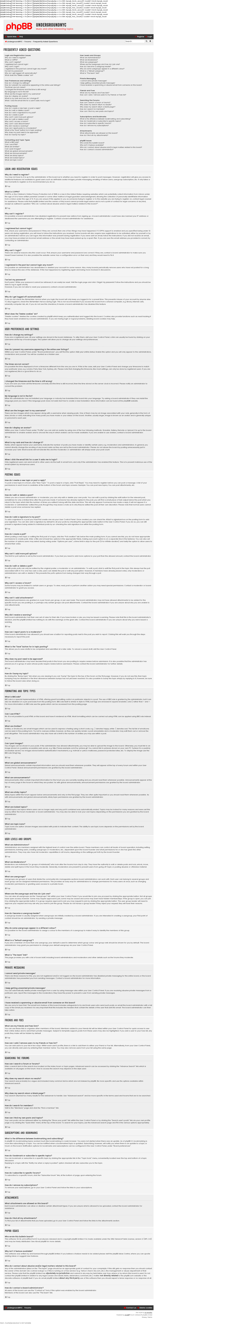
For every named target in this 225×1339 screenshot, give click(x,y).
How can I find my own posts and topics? (97, 111)
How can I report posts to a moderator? (21, 128)
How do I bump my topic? (15, 135)
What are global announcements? (19, 151)
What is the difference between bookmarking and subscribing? (105, 119)
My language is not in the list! (17, 92)
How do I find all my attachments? (94, 135)
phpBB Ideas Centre (121, 1254)
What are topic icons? (14, 160)
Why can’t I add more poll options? (19, 117)
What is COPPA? (11, 60)
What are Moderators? (89, 60)
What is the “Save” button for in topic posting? (23, 130)
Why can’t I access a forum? (16, 121)
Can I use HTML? (11, 144)
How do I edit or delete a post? (17, 110)
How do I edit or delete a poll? (17, 119)
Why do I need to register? (15, 58)
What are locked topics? (14, 158)
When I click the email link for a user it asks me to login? (27, 101)
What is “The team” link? (89, 73)
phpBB (126, 401)
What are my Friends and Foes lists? (94, 93)
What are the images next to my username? (23, 94)
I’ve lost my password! (14, 71)
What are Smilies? (12, 147)
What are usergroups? (89, 62)
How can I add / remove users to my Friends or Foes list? (103, 95)
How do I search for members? (92, 109)
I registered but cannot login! (16, 64)
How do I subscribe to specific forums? (95, 123)
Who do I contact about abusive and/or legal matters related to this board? (111, 147)
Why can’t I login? (12, 67)
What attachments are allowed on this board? (99, 133)
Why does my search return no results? (96, 105)
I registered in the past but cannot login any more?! (26, 69)
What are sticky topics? (14, 156)
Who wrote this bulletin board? (92, 143)
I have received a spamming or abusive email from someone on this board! (111, 85)
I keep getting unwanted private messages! (97, 83)
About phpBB (40, 1241)
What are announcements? (16, 153)
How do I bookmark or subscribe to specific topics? (100, 121)
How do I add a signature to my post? (20, 113)
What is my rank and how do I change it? (22, 98)
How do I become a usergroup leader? (95, 67)
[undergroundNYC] (19, 26)
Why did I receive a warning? (16, 126)
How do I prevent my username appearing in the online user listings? (32, 85)
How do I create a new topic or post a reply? (22, 108)
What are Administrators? (90, 58)
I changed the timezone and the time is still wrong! (25, 89)
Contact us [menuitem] (131, 1308)
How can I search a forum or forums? (95, 103)
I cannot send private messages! (93, 81)
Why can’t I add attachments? (17, 124)
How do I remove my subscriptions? (94, 126)
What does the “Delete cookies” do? (19, 75)
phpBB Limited (78, 1239)
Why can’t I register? (13, 62)
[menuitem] (20, 36)
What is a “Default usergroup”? (92, 71)
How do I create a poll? (14, 115)
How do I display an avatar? (16, 96)
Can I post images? (13, 149)
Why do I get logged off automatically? (21, 73)
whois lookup (37, 1271)
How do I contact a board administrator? (97, 150)
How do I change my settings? (17, 83)
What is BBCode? (12, 142)
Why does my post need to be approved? (21, 132)
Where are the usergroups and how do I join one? (100, 64)
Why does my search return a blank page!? (97, 107)
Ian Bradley (148, 1313)
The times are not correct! (15, 87)
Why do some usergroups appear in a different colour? (102, 69)
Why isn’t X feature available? (92, 145)
